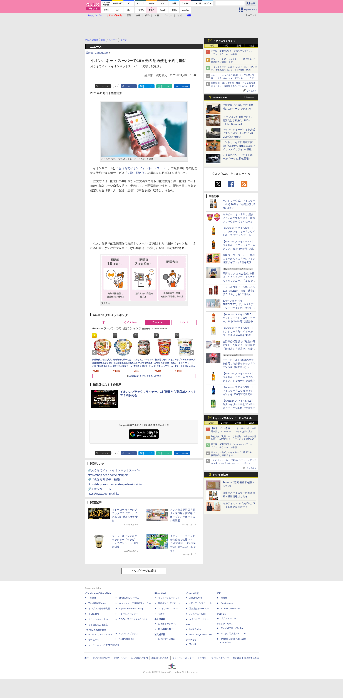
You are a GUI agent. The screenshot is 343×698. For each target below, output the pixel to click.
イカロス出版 (192, 593)
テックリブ (191, 640)
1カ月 (251, 45)
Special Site (220, 97)
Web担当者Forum (97, 603)
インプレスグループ (219, 658)
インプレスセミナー (128, 614)
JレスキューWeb (197, 614)
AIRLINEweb (195, 598)
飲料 (147, 15)
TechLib (193, 644)
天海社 (224, 598)
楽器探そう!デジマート (169, 603)
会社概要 (202, 658)
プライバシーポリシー (183, 658)
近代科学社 (160, 634)
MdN (188, 624)
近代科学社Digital (166, 639)
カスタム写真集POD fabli (234, 633)
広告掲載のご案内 (139, 658)
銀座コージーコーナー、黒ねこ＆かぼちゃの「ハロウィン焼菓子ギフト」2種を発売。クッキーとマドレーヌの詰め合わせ (239, 262)
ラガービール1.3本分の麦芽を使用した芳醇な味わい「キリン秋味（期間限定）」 (239, 363)
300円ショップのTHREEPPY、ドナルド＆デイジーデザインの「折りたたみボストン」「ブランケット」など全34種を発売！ (239, 307)
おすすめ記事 (220, 474)
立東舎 (161, 614)
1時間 (211, 45)
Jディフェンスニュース (200, 603)
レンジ (184, 322)
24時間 (224, 45)
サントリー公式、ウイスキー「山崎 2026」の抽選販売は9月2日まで (239, 204)
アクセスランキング (224, 40)
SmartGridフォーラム (129, 598)
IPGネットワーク (225, 624)
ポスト (105, 86)
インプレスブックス (128, 633)
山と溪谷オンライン (167, 624)
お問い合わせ (120, 658)
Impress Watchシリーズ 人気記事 (232, 418)
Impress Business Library (131, 608)
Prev (95, 352)
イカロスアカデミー (199, 619)
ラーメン (157, 322)
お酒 (157, 15)
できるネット (94, 640)
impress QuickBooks (230, 608)
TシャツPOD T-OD (168, 608)
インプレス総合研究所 (99, 608)
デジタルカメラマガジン (100, 634)
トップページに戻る (144, 570)
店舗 (129, 15)
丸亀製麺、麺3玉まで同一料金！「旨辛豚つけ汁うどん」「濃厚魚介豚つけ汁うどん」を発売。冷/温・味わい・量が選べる (233, 86)
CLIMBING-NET (165, 629)
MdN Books (195, 629)
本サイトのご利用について (97, 658)
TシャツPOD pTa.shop (232, 628)
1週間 (238, 45)
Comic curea (227, 603)
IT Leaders (93, 614)
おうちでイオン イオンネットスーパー (143, 168)
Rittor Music (161, 593)
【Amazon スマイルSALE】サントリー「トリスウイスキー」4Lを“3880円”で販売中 (239, 318)
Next (192, 352)
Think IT (92, 598)
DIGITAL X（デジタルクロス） (133, 619)
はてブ (149, 86)
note (167, 86)
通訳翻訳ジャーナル (199, 608)
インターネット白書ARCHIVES (103, 645)
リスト (115, 86)
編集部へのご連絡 (160, 658)
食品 (138, 15)
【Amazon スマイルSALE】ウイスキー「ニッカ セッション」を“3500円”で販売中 (238, 391)
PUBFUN (221, 614)
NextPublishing (126, 639)
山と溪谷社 (160, 619)
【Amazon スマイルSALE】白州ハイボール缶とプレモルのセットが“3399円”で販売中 (239, 404)
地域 (179, 15)
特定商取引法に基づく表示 (246, 658)
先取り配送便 (136, 172)
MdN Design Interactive (200, 634)
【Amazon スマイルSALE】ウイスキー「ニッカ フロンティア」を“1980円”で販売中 (239, 377)
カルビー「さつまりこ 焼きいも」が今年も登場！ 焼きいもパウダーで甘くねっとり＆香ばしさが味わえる (233, 78)
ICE (219, 593)
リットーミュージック (169, 598)
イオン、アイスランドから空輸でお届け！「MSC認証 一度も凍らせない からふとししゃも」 (183, 543)
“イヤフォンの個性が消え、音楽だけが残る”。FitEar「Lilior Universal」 (238, 120)
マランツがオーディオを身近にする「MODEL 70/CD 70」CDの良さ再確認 (239, 133)
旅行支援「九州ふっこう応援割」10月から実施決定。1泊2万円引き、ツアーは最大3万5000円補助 (233, 439)
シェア (131, 86)
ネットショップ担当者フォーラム (135, 603)
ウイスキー (130, 322)
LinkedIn (184, 86)
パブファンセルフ (229, 618)
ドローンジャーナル (98, 619)
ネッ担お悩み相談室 (98, 624)
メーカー (168, 15)
